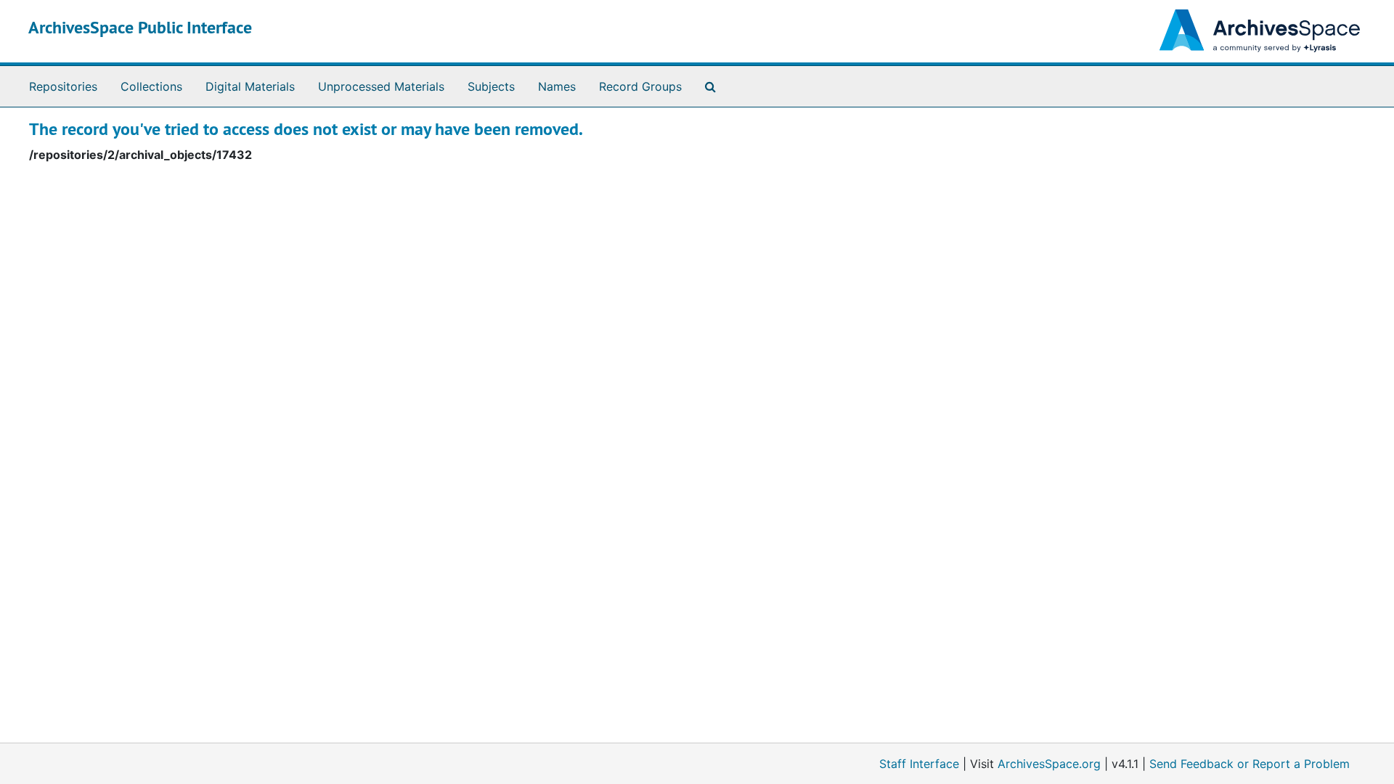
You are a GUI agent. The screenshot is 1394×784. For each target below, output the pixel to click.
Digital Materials (250, 86)
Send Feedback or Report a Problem (1249, 763)
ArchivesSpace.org (1049, 763)
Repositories (63, 86)
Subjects (491, 86)
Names (557, 86)
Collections (151, 86)
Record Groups (640, 86)
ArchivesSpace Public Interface (140, 27)
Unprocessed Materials (381, 86)
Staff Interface (919, 763)
